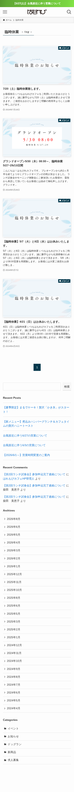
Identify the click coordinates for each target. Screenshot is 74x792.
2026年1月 (13, 566)
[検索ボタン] (69, 12)
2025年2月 (13, 629)
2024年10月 (14, 660)
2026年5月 (13, 534)
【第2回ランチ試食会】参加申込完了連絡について (34, 474)
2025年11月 (14, 582)
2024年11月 (14, 653)
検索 (67, 386)
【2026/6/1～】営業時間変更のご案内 (26, 455)
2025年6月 (13, 605)
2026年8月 (13, 519)
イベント (13, 728)
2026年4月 (13, 542)
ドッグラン (15, 744)
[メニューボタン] (5, 12)
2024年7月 (13, 684)
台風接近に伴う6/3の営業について (24, 445)
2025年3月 (13, 621)
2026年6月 (13, 526)
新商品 (12, 752)
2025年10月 (14, 589)
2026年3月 (13, 550)
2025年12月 (14, 574)
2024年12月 (14, 645)
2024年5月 (13, 700)
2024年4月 (13, 708)
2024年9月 (13, 669)
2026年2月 (13, 558)
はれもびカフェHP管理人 (18, 478)
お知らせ (13, 736)
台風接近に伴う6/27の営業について (25, 435)
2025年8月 (13, 597)
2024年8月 (13, 676)
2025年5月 (13, 613)
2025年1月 (13, 637)
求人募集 (13, 760)
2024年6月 (13, 692)
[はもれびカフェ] (37, 12)
